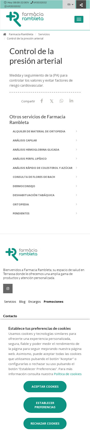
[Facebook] (41, 101)
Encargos (34, 302)
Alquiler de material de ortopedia (39, 131)
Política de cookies (68, 374)
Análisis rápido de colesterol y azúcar (42, 168)
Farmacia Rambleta (21, 34)
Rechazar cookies (45, 423)
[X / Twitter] (51, 101)
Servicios (44, 34)
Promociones (53, 302)
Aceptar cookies (45, 386)
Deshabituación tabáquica (33, 195)
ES (69, 4)
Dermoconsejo (24, 186)
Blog (22, 302)
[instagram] (8, 288)
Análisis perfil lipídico (30, 158)
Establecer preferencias (45, 405)
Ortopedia (21, 204)
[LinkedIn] (71, 101)
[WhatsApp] (61, 101)
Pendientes (21, 213)
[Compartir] (81, 5)
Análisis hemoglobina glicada (36, 149)
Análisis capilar (25, 140)
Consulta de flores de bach (34, 177)
